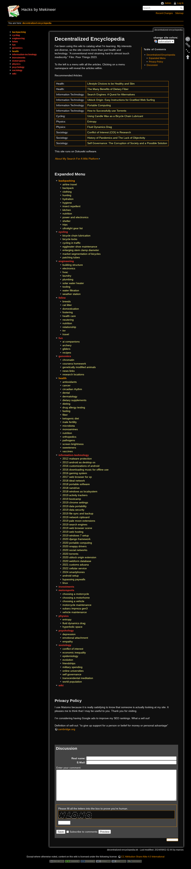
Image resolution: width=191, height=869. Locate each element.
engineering (18, 38)
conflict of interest (72, 648)
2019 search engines (74, 524)
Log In (180, 3)
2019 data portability (74, 506)
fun (13, 44)
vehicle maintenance (74, 612)
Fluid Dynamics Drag (99, 126)
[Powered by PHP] (87, 861)
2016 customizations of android (80, 465)
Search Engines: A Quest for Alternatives (111, 94)
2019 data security (73, 509)
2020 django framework (76, 539)
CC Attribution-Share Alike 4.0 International (143, 856)
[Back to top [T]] (188, 57)
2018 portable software (76, 484)
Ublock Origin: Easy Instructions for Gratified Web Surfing (121, 99)
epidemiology (70, 656)
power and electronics (75, 217)
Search (182, 8)
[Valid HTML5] (103, 861)
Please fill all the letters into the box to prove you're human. (93, 808)
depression (69, 634)
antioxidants (69, 381)
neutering (68, 319)
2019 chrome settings (75, 502)
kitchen (66, 209)
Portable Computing (99, 105)
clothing (67, 191)
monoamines (70, 429)
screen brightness (73, 444)
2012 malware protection (77, 458)
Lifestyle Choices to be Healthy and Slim (111, 83)
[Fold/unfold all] (188, 51)
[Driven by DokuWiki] (134, 861)
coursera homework (74, 363)
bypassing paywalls (73, 579)
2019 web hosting (72, 531)
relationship (69, 327)
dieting (66, 403)
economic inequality (74, 652)
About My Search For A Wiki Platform (76, 158)
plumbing (67, 279)
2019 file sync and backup (77, 513)
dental (66, 392)
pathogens (68, 440)
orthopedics (69, 436)
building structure (72, 264)
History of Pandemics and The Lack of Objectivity (116, 137)
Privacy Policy (156, 61)
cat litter (67, 304)
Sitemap (179, 13)
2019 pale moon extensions (78, 520)
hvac (65, 272)
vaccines (67, 451)
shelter (66, 220)
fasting (66, 410)
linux (65, 582)
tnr (64, 330)
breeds (66, 301)
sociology (17, 70)
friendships (68, 663)
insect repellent (71, 206)
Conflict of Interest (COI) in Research (109, 132)
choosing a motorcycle (75, 593)
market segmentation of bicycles (81, 253)
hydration (67, 198)
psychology (18, 67)
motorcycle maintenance (76, 604)
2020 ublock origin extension (79, 557)
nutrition (67, 213)
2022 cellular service (74, 568)
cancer (66, 385)
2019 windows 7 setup (75, 535)
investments (18, 57)
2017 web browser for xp (77, 476)
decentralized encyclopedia (36, 23)
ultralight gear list (72, 228)
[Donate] (72, 861)
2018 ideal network (73, 480)
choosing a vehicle (73, 601)
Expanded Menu (157, 58)
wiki (14, 73)
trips (65, 224)
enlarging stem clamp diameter (80, 250)
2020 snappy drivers (74, 546)
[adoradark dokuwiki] (164, 41)
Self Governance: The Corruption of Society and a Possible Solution (127, 143)
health (15, 51)
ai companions (71, 341)
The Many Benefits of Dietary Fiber (108, 89)
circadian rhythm (72, 389)
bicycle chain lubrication (76, 235)
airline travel (69, 184)
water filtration (70, 290)
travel (65, 334)
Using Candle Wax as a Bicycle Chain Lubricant (115, 116)
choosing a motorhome (76, 597)
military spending (72, 667)
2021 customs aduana (75, 564)
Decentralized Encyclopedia (161, 55)
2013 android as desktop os (78, 462)
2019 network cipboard (76, 517)
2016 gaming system (74, 473)
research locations (73, 374)
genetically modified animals (79, 367)
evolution (67, 659)
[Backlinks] (188, 45)
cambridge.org (66, 729)
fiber (65, 414)
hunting (66, 195)
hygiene (67, 202)
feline (15, 41)
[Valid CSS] (118, 861)
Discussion (152, 65)
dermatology (69, 396)
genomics (17, 48)
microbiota (68, 425)
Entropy (91, 121)
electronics (68, 268)
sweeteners (69, 447)
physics (16, 64)
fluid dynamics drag (73, 623)
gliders (66, 348)
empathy (67, 641)
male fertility (69, 422)
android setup (70, 575)
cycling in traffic (71, 242)
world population (72, 681)
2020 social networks (74, 550)
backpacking (19, 32)
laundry (66, 275)
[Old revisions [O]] (188, 39)
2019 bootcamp (71, 498)
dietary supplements (74, 400)
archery (66, 345)
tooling (66, 286)
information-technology (24, 54)
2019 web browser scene (77, 528)
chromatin (68, 359)
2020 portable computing (77, 542)
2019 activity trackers (74, 495)
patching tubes (71, 257)
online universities (73, 670)
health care (69, 315)
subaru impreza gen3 (75, 608)
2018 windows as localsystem (79, 491)
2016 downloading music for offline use (85, 469)
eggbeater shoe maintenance (79, 246)
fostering (67, 312)
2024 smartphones (73, 572)
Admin (168, 3)
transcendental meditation (77, 678)
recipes (66, 352)
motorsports (18, 61)
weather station (71, 293)
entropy (66, 619)
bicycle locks (69, 239)
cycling (16, 35)
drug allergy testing (73, 407)
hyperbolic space (72, 626)
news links (68, 370)
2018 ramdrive (71, 487)
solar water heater (73, 283)
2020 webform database (76, 561)
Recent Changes (164, 13)
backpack (68, 187)
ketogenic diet (70, 418)
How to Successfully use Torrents (106, 110)
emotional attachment (75, 637)
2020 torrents (70, 553)
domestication (70, 308)
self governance (71, 674)
